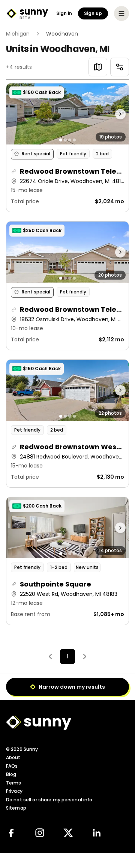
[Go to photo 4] (74, 139)
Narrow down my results (72, 687)
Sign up (93, 13)
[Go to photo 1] (60, 139)
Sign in (64, 13)
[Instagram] (39, 833)
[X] (68, 833)
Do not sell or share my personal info (49, 799)
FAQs (12, 766)
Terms (13, 783)
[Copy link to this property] (13, 171)
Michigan (18, 33)
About (13, 757)
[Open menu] (121, 13)
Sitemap (16, 808)
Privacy (14, 791)
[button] (67, 147)
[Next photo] (113, 113)
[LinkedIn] (97, 833)
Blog (11, 774)
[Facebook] (11, 833)
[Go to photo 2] (65, 139)
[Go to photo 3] (69, 139)
